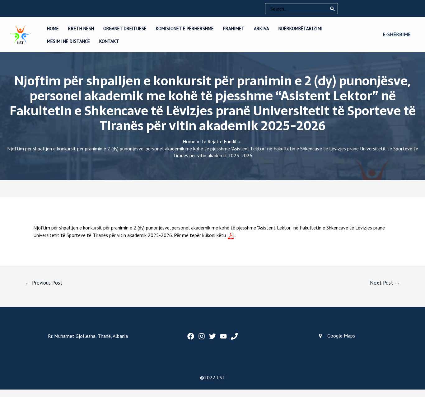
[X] (212, 336)
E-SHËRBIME (397, 34)
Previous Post (43, 282)
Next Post (385, 282)
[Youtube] (223, 336)
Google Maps (341, 336)
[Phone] (234, 336)
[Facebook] (190, 336)
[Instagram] (201, 336)
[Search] (332, 8)
